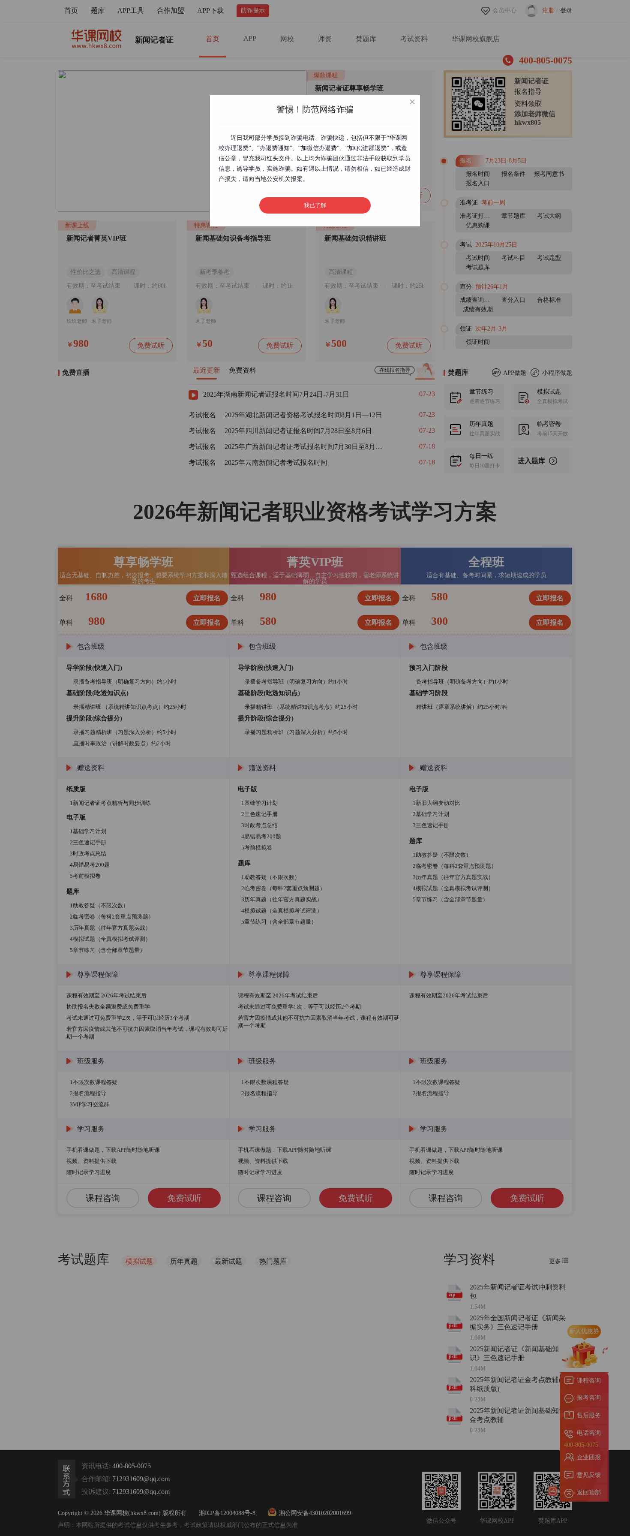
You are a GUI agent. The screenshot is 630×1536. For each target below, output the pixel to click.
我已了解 (315, 205)
